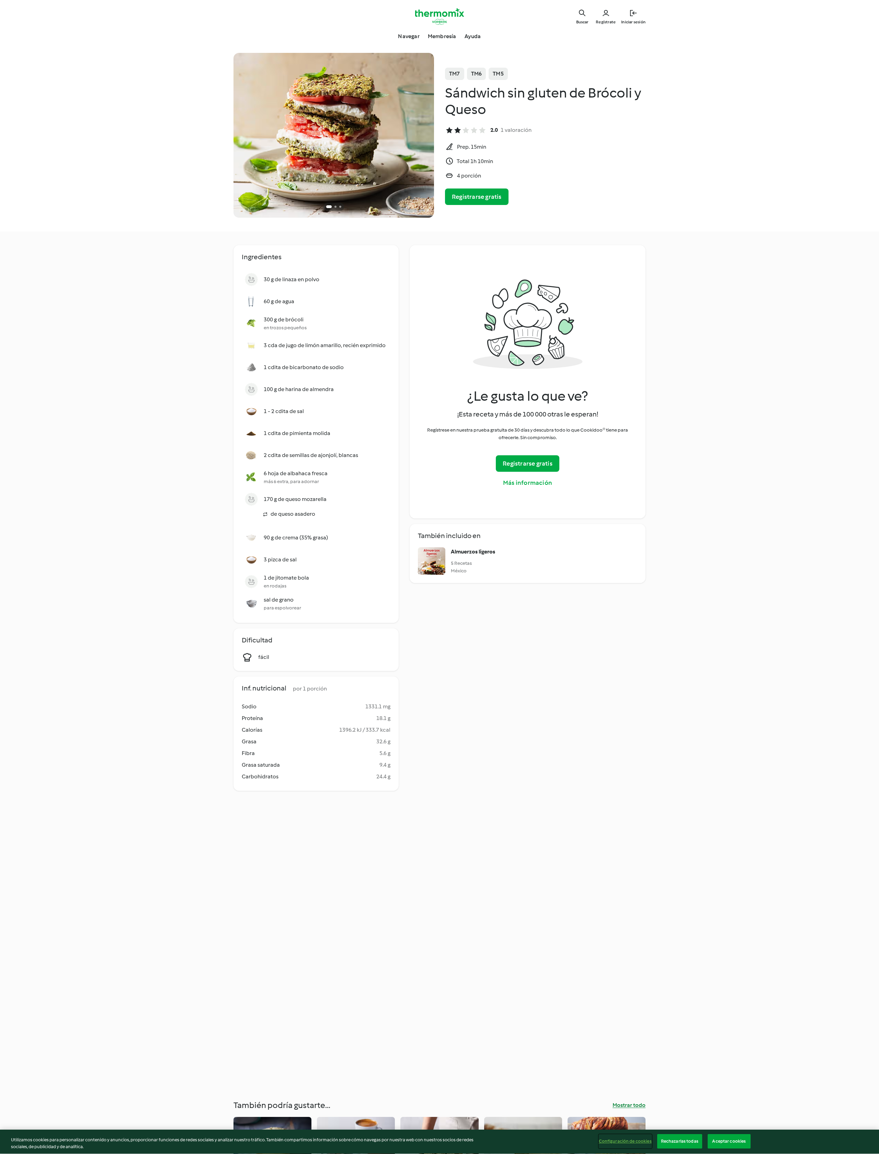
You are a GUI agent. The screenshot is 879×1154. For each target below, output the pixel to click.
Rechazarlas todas (679, 1141)
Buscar (582, 22)
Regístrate (606, 22)
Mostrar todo (629, 1105)
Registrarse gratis (477, 197)
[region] (439, 1142)
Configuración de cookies (625, 1141)
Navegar (408, 36)
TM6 (476, 73)
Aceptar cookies (729, 1141)
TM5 (498, 73)
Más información (527, 483)
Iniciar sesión (633, 22)
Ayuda (473, 36)
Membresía (442, 36)
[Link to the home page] (439, 16)
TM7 (454, 73)
